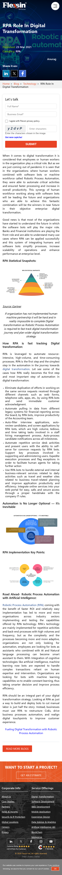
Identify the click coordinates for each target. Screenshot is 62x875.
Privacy (5, 832)
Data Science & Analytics (44, 821)
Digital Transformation (43, 796)
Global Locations (10, 821)
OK (55, 869)
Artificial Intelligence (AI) (43, 826)
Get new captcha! (13, 137)
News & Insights (10, 811)
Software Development (43, 801)
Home (6, 83)
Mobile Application (41, 811)
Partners (6, 806)
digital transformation (16, 369)
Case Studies (8, 801)
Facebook (22, 73)
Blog (16, 83)
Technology (29, 83)
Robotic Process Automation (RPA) (24, 605)
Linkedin (6, 73)
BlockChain (37, 832)
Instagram (41, 841)
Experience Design (41, 816)
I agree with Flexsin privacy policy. (24, 121)
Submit (31, 144)
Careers (5, 826)
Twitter (14, 73)
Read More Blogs (17, 748)
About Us (6, 796)
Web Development (41, 806)
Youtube (51, 841)
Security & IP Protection (13, 816)
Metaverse (37, 837)
